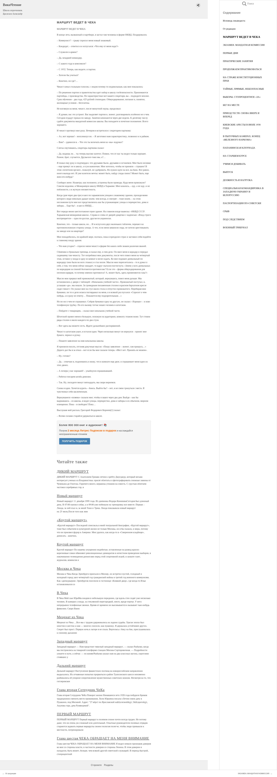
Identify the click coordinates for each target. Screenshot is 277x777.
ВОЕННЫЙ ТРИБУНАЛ (235, 227)
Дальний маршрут (71, 665)
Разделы (108, 765)
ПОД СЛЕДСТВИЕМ (233, 219)
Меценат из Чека (70, 617)
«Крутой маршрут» (72, 520)
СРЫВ (226, 211)
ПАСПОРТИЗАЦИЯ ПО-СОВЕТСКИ (242, 203)
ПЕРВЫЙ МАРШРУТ (74, 714)
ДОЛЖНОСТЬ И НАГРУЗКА (237, 180)
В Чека (62, 592)
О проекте (96, 765)
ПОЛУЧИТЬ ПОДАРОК (74, 441)
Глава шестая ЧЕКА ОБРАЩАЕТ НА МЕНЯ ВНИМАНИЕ (103, 738)
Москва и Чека (69, 568)
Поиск (247, 3)
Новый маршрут (69, 495)
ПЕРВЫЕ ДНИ (230, 52)
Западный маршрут (72, 641)
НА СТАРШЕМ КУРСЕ (235, 155)
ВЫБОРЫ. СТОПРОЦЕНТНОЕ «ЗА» (242, 96)
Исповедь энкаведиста (234, 20)
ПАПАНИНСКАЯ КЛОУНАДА (239, 147)
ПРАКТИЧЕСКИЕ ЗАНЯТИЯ (238, 61)
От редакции (229, 28)
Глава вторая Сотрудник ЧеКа (81, 689)
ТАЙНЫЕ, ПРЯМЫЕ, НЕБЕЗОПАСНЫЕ (243, 88)
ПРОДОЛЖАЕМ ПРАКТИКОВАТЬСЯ (242, 69)
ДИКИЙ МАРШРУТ (73, 471)
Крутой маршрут (70, 544)
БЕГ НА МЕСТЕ (231, 104)
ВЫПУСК (228, 171)
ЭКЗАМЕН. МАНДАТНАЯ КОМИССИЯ (244, 44)
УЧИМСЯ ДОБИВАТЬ (234, 163)
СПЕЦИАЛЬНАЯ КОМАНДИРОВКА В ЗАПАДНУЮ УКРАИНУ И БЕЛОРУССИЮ (243, 192)
